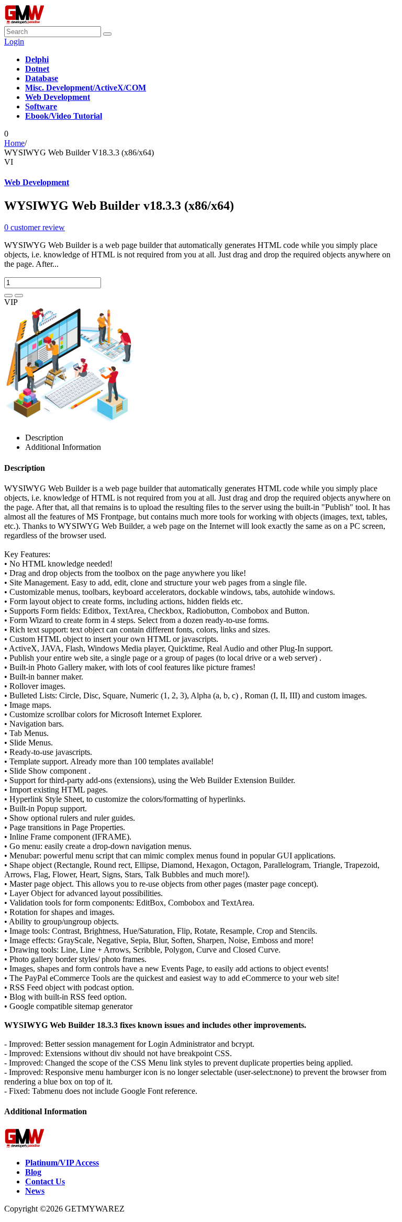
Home (14, 143)
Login (14, 41)
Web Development (36, 182)
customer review (34, 227)
